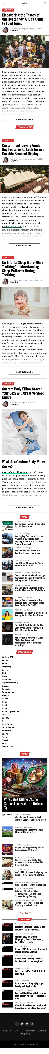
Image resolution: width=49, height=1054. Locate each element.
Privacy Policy (30, 1031)
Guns (4, 702)
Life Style (6, 718)
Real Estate (7, 724)
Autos (4, 663)
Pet (3, 721)
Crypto (5, 676)
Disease (5, 686)
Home (4, 708)
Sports (5, 734)
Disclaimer (42, 1031)
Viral (4, 743)
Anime (5, 660)
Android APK (7, 657)
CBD (4, 673)
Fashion (5, 695)
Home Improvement (11, 711)
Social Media (8, 727)
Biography (6, 667)
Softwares (6, 731)
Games (5, 699)
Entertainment (8, 692)
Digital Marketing (10, 683)
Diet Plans (6, 679)
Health (5, 705)
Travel (5, 740)
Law (3, 715)
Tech (4, 737)
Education (6, 689)
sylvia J (15, 30)
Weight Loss (7, 747)
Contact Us (7, 1031)
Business (6, 670)
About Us (18, 1031)
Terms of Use (25, 1034)
